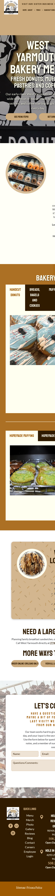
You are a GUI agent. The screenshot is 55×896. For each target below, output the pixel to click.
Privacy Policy (34, 887)
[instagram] (13, 833)
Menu (29, 815)
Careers (30, 847)
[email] (16, 826)
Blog (30, 838)
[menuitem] (24, 10)
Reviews (30, 833)
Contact (30, 842)
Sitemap (20, 887)
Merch (30, 820)
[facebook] (10, 826)
